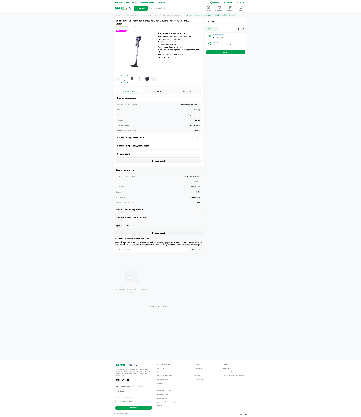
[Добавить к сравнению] (238, 29)
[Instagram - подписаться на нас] (117, 380)
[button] (243, 29)
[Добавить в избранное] (234, 29)
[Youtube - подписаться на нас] (128, 380)
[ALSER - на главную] (121, 8)
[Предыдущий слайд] (118, 79)
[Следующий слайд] (154, 79)
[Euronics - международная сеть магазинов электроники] (130, 8)
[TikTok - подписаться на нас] (123, 380)
